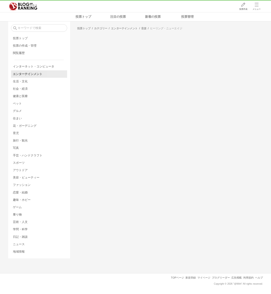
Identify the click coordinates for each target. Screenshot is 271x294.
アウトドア (20, 170)
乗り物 (17, 214)
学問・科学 (20, 229)
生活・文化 (20, 81)
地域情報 (19, 251)
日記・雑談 (20, 236)
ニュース (19, 244)
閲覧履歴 (19, 53)
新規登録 (190, 277)
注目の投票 (118, 16)
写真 (16, 147)
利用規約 (248, 277)
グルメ (17, 110)
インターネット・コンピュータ (33, 66)
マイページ (203, 277)
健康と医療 (20, 96)
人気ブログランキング (23, 6)
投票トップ (83, 16)
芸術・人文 (20, 221)
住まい (17, 118)
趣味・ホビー (22, 199)
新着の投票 (153, 16)
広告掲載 (236, 277)
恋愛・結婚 (20, 192)
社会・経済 (20, 88)
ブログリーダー (221, 277)
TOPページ (177, 277)
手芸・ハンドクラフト (27, 155)
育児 (16, 133)
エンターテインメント (27, 74)
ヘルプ (259, 277)
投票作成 (243, 9)
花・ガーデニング (25, 125)
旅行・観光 (20, 140)
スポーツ (19, 162)
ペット (17, 103)
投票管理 (187, 16)
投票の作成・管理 (25, 45)
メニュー (257, 9)
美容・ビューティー (26, 177)
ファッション (22, 184)
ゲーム (17, 207)
